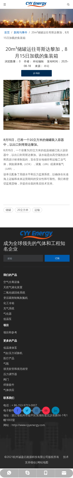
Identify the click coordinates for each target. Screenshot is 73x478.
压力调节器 (10, 374)
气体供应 (8, 390)
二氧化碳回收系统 (14, 292)
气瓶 (6, 363)
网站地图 (42, 462)
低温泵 (7, 319)
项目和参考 (10, 332)
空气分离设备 (11, 282)
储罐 (8, 210)
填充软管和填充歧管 (15, 369)
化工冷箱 (8, 303)
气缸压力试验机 (12, 353)
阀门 (6, 379)
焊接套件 (8, 385)
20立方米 (22, 210)
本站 (46, 66)
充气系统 (8, 308)
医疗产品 (8, 358)
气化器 (7, 313)
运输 (37, 210)
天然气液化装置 (12, 287)
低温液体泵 (10, 348)
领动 (33, 462)
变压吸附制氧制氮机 (15, 298)
